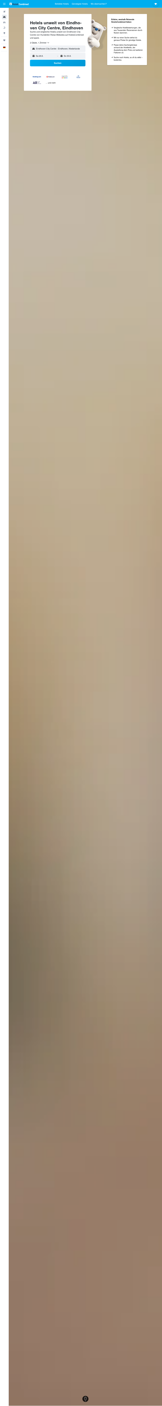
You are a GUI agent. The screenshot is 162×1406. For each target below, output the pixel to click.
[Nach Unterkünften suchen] (4, 17)
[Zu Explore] (4, 33)
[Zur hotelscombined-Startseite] (19, 4)
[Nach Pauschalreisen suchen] (4, 27)
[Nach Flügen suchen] (4, 11)
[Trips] (4, 40)
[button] (4, 4)
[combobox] (39, 42)
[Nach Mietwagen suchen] (4, 22)
